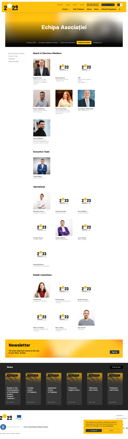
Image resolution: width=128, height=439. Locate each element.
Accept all (94, 430)
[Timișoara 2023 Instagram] (91, 4)
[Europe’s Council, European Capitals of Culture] (19, 419)
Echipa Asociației (84, 42)
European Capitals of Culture (48, 42)
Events (65, 9)
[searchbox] (106, 4)
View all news (116, 367)
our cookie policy (108, 426)
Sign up (114, 352)
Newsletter (60, 4)
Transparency (97, 42)
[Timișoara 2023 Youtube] (88, 4)
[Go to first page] (12, 7)
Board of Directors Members (16, 53)
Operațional (11, 58)
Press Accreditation (121, 418)
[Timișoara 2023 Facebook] (94, 4)
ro (118, 4)
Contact (68, 4)
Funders (75, 4)
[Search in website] (113, 4)
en (121, 4)
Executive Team (13, 56)
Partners (82, 4)
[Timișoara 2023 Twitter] (97, 4)
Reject (111, 430)
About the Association (68, 42)
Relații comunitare (13, 61)
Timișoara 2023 (31, 42)
